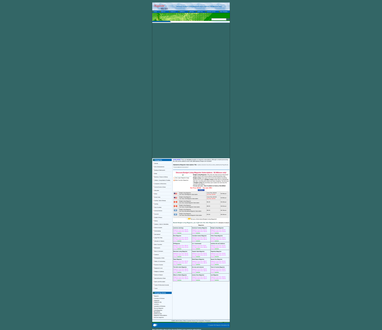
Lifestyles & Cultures (159, 241)
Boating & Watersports (159, 170)
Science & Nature (158, 274)
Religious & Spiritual (159, 271)
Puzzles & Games (158, 264)
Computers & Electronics (160, 183)
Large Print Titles (158, 237)
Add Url (177, 320)
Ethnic (155, 193)
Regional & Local (158, 268)
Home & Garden (158, 227)
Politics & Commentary (159, 261)
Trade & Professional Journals (161, 285)
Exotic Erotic (157, 197)
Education (156, 190)
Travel (155, 288)
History (156, 220)
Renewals (207, 320)
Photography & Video (159, 258)
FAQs (184, 320)
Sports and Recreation (159, 281)
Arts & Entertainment (159, 166)
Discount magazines (159, 317)
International (157, 234)
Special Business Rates (160, 278)
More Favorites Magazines (181, 180)
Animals (156, 163)
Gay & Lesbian (157, 207)
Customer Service (191, 320)
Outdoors (156, 254)
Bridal (155, 173)
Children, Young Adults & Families (162, 180)
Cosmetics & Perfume (159, 298)
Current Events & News (160, 187)
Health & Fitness (158, 217)
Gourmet (156, 214)
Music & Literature (158, 251)
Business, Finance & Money (161, 177)
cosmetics (156, 304)
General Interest (158, 210)
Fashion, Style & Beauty (160, 200)
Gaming (156, 204)
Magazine (156, 296)
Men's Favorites (158, 244)
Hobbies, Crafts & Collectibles (161, 224)
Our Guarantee (200, 320)
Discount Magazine (158, 308)
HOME (173, 320)
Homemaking (157, 231)
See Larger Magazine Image (182, 177)
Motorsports (157, 247)
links (181, 320)
